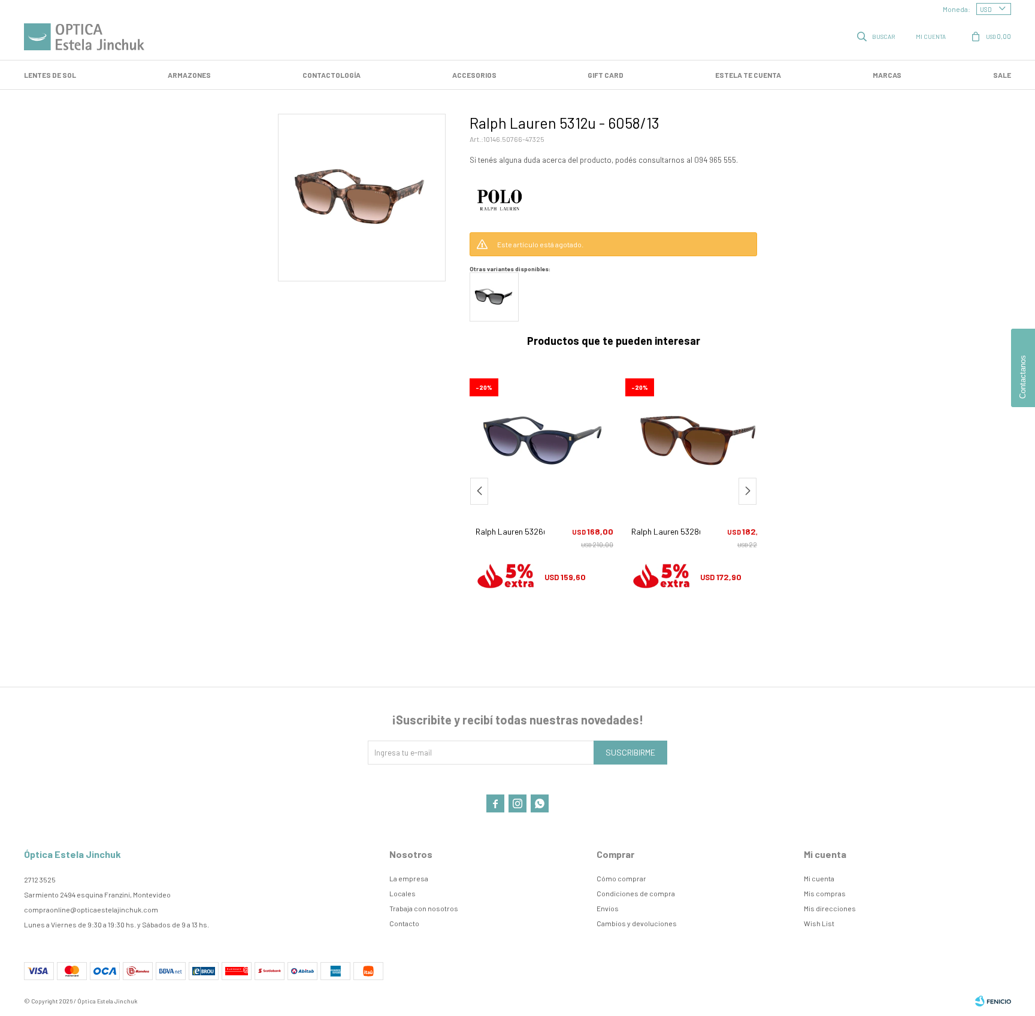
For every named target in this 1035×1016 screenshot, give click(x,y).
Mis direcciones (830, 908)
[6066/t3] (494, 297)
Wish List (819, 923)
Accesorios (474, 75)
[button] (877, 36)
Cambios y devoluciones (637, 923)
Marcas (887, 75)
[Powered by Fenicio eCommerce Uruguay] (993, 1001)
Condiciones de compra (636, 893)
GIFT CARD (606, 75)
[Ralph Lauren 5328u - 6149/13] (596, 441)
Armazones (189, 75)
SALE (1002, 75)
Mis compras (825, 893)
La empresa (408, 878)
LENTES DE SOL (50, 75)
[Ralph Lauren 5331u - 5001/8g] (752, 441)
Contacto (404, 923)
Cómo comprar (621, 878)
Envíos (608, 908)
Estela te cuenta (748, 75)
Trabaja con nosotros (423, 908)
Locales (402, 893)
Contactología (331, 75)
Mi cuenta (819, 878)
